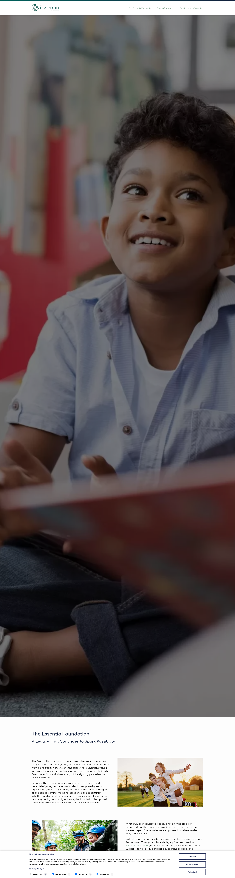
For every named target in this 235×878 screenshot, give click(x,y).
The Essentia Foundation (140, 8)
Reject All (192, 872)
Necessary (37, 874)
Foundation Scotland (137, 845)
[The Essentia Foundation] (45, 10)
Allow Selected (192, 864)
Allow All (192, 856)
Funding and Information (191, 8)
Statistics (82, 874)
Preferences (60, 874)
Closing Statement (166, 8)
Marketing (104, 874)
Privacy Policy (36, 869)
